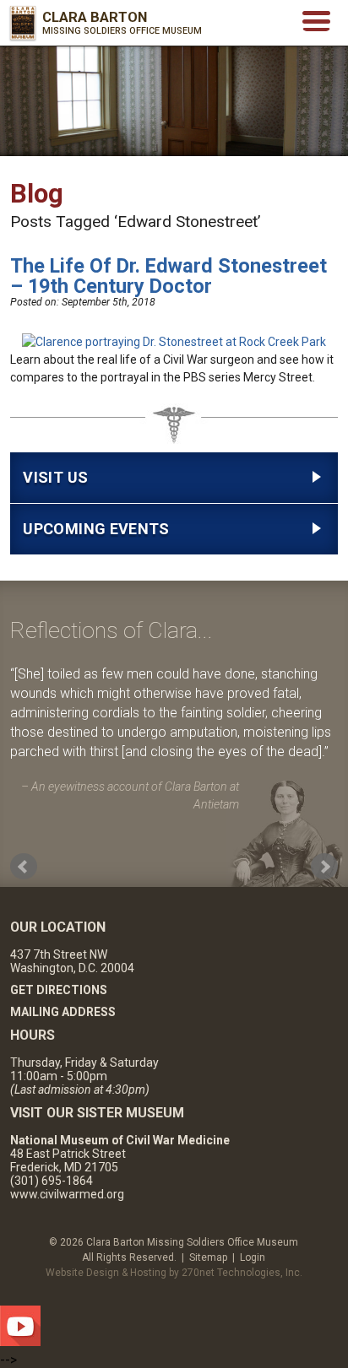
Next (324, 866)
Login (252, 1257)
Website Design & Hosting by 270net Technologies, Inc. (174, 1273)
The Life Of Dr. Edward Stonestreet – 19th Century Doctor (168, 276)
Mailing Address (63, 1012)
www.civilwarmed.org (67, 1194)
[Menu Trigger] (316, 19)
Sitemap (208, 1257)
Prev (23, 866)
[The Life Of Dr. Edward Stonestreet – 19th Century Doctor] (174, 342)
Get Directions (58, 990)
